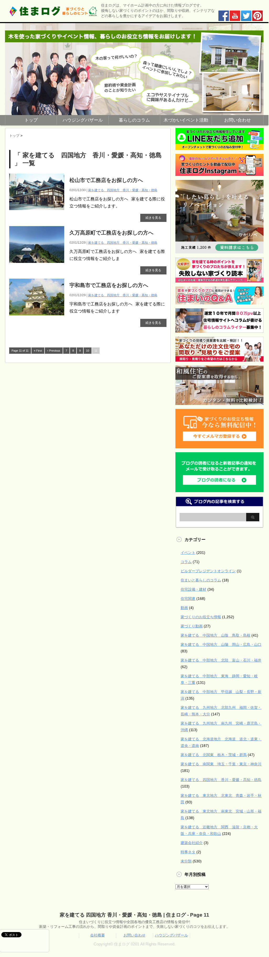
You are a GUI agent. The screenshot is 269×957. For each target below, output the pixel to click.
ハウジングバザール (83, 120)
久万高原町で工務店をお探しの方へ (111, 233)
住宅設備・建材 (193, 589)
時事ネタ (188, 852)
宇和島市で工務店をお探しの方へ (108, 285)
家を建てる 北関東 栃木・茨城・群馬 (214, 755)
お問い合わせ (237, 120)
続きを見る (153, 218)
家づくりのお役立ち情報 (201, 617)
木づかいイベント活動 (186, 120)
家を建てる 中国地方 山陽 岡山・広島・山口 (221, 644)
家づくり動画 (192, 626)
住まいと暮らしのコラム (201, 580)
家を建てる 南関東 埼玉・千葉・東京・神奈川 (221, 764)
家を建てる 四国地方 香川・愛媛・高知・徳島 (122, 190)
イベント (188, 552)
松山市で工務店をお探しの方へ (106, 180)
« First (38, 350)
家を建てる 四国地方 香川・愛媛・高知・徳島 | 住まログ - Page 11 (134, 915)
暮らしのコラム (134, 120)
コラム (186, 562)
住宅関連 (188, 598)
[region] (134, 69)
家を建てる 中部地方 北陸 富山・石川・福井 (221, 660)
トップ (31, 120)
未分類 (186, 861)
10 (87, 350)
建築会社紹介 (192, 843)
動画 (184, 608)
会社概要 (97, 935)
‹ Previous (53, 350)
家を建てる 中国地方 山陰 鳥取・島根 (215, 635)
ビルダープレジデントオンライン (208, 571)
